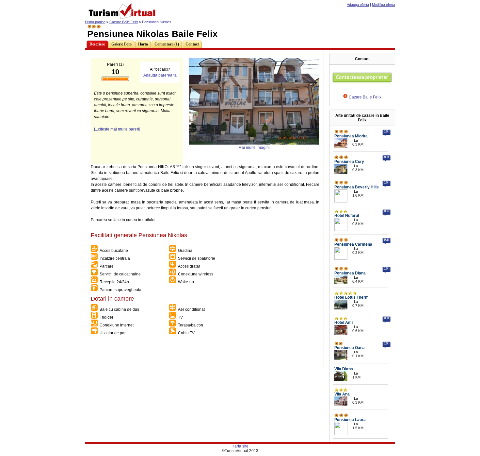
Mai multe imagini (254, 147)
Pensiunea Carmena (353, 244)
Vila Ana (342, 394)
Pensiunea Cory (349, 161)
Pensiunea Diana (350, 273)
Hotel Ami (343, 322)
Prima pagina (95, 22)
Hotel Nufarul (346, 215)
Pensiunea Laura (350, 419)
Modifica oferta (383, 5)
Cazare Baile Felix (123, 22)
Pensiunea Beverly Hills (356, 187)
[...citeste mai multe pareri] (117, 129)
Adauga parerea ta (160, 75)
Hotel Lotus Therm (351, 297)
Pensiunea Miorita (351, 136)
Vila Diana (343, 369)
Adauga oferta (358, 5)
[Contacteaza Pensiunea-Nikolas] (362, 82)
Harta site (240, 446)
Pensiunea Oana (349, 347)
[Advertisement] (204, 353)
